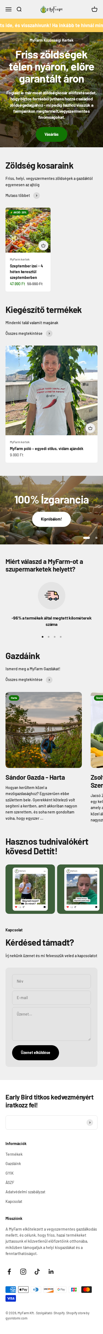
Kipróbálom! (51, 519)
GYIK (9, 1173)
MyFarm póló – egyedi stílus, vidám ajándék (46, 448)
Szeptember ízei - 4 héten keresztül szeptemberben (26, 272)
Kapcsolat (13, 1201)
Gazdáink (13, 1163)
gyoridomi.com (16, 1318)
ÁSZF (9, 1182)
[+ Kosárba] (43, 245)
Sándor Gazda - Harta (35, 777)
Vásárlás (51, 134)
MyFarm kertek (20, 259)
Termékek (14, 1154)
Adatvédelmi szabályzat (25, 1191)
